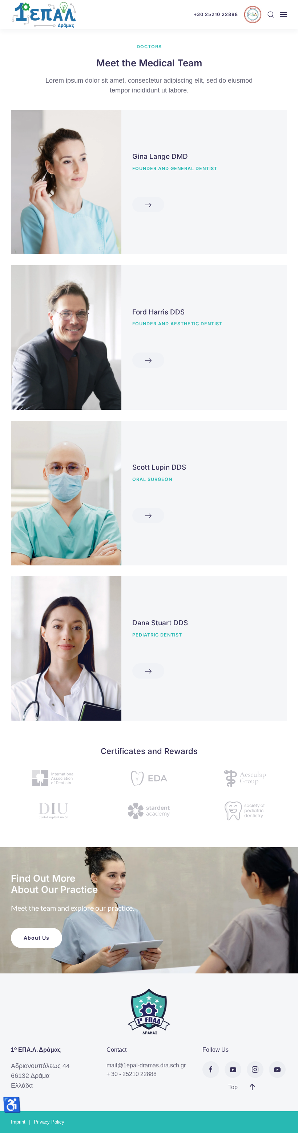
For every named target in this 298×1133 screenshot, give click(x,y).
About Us (36, 938)
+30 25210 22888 (216, 14)
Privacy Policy (49, 1122)
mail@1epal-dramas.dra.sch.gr (146, 1065)
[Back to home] (43, 14)
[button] (270, 14)
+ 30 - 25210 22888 (131, 1074)
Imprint (18, 1122)
